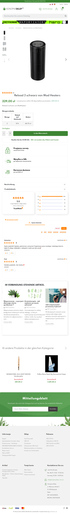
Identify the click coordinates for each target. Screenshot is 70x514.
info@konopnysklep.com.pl (55, 479)
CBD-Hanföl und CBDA (52, 443)
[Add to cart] (32, 385)
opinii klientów (18, 203)
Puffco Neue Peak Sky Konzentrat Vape (51, 374)
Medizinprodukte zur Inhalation (33, 448)
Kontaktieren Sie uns (8, 448)
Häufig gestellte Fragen (9, 455)
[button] (5, 219)
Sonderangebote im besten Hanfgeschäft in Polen (10, 470)
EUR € (61, 4)
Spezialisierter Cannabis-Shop (11, 441)
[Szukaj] (66, 16)
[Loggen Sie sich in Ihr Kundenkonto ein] (56, 9)
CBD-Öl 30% (50, 445)
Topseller (4, 478)
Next (64, 292)
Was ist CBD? (6, 453)
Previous (2, 292)
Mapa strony (5, 450)
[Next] (66, 348)
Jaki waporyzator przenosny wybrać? (53, 305)
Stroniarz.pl (53, 511)
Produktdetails (10, 189)
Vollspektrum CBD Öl (52, 441)
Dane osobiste (28, 472)
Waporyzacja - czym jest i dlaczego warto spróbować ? (14, 303)
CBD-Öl (26, 441)
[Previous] (61, 348)
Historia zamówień (29, 474)
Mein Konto (27, 470)
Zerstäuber (27, 443)
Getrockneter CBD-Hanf (31, 445)
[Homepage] (12, 9)
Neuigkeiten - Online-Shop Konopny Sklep (12, 474)
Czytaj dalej (8, 322)
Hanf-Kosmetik (28, 438)
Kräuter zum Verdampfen (31, 450)
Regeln (4, 438)
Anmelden (53, 409)
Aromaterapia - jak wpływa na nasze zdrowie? (32, 303)
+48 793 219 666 (52, 470)
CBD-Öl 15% (49, 438)
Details (16, 385)
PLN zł (66, 4)
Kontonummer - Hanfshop (9, 443)
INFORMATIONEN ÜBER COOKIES (12, 445)
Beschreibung (9, 184)
